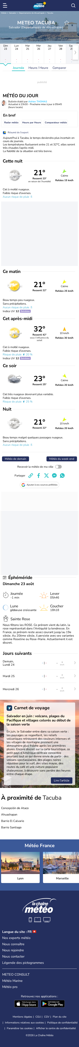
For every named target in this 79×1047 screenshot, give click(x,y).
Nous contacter (13, 956)
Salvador (12, 13)
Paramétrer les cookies (20, 1028)
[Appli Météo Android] (53, 1004)
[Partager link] (30, 475)
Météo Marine (12, 981)
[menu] (6, 5)
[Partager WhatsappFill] (62, 475)
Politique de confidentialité (62, 1022)
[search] (73, 5)
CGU (38, 1016)
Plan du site (59, 1016)
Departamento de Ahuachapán (32, 13)
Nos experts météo (16, 938)
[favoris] (66, 22)
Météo (3, 13)
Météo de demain (15, 459)
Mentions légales (22, 1016)
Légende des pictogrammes (23, 963)
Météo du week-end (61, 459)
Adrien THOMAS (37, 101)
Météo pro (9, 987)
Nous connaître (13, 944)
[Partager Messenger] (54, 475)
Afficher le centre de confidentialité (56, 1028)
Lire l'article (61, 780)
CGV (46, 1016)
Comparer (59, 68)
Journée (18, 68)
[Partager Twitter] (46, 475)
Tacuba (50, 13)
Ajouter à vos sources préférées (42, 484)
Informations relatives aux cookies (24, 1022)
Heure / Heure (38, 68)
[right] (75, 52)
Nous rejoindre (13, 950)
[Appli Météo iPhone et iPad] (26, 1004)
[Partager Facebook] (38, 475)
